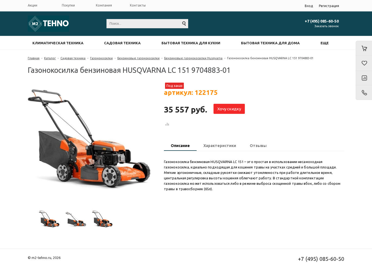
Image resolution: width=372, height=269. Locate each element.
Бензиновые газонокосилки (138, 58)
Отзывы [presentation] (258, 145)
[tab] (180, 146)
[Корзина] (364, 48)
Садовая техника (122, 43)
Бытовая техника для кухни (190, 43)
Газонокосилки (101, 58)
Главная (33, 58)
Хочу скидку (229, 109)
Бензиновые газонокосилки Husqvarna (193, 58)
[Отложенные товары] (364, 63)
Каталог (50, 58)
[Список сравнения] (364, 78)
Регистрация (329, 6)
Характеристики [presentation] (219, 145)
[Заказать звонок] (364, 92)
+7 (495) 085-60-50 (322, 21)
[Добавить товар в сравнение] (167, 124)
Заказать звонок (327, 26)
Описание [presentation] (180, 145)
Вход (309, 6)
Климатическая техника (57, 43)
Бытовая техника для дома (270, 43)
